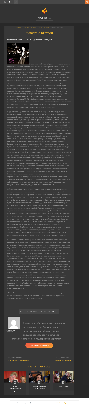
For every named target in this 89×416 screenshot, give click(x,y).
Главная (18, 27)
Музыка (33, 27)
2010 (40, 27)
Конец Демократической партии (15, 388)
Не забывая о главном (63, 360)
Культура (26, 27)
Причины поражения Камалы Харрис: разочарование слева (39, 388)
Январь (46, 27)
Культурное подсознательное (18, 360)
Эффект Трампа (63, 386)
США (48, 311)
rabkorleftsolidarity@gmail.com (61, 403)
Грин (44, 311)
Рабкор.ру (11, 331)
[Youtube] (5, 2)
